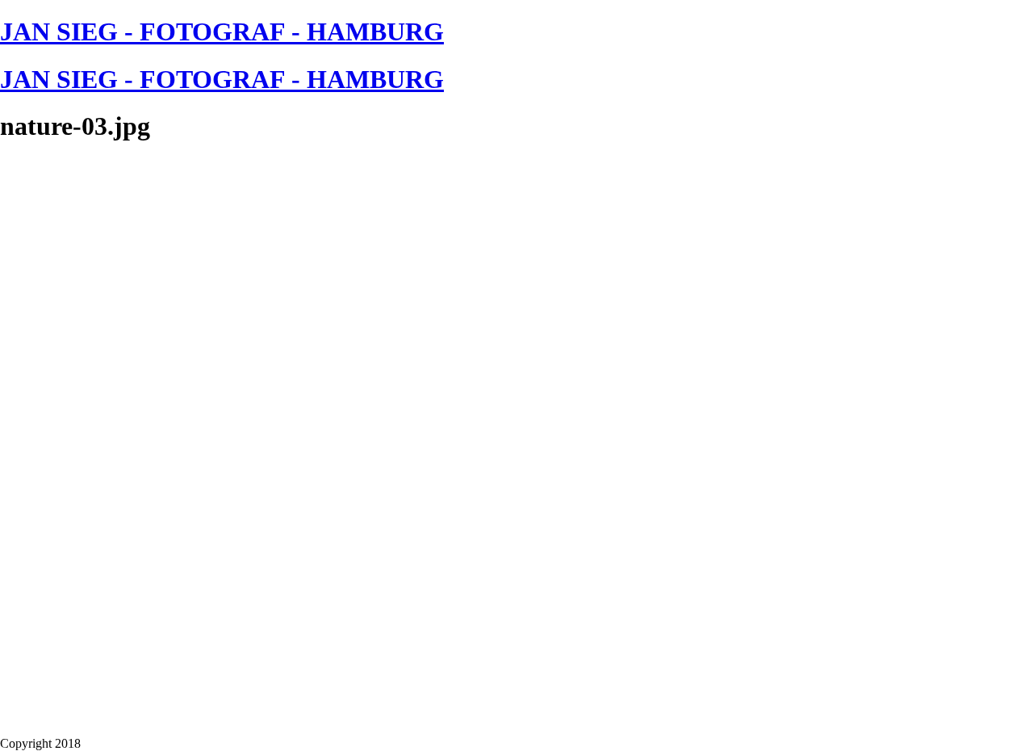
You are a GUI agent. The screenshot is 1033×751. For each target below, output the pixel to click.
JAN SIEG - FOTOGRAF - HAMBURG (222, 31)
